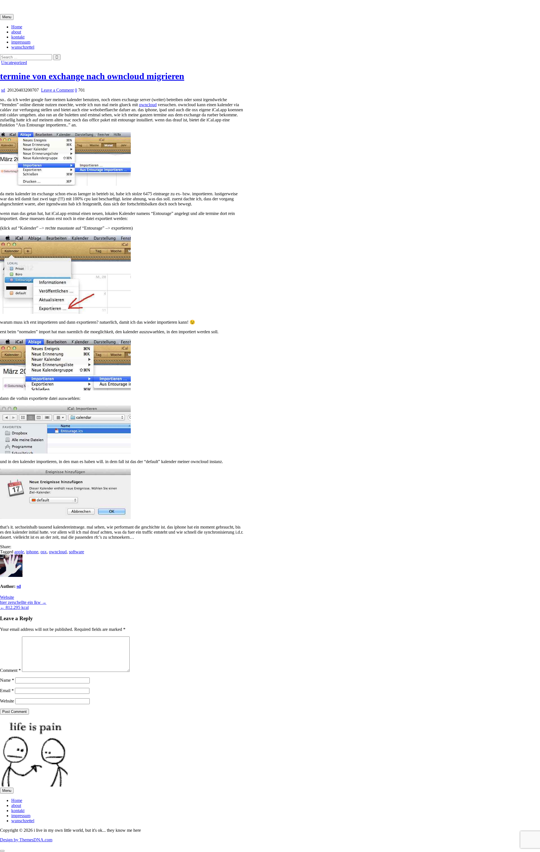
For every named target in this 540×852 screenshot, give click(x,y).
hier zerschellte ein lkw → (23, 602)
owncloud (148, 104)
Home (16, 26)
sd (3, 90)
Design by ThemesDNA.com (26, 839)
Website (7, 597)
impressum (20, 42)
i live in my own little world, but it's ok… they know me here (54, 6)
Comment (10, 670)
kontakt (17, 37)
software (76, 551)
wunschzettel (22, 47)
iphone (32, 551)
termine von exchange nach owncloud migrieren (92, 76)
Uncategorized (14, 62)
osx (43, 551)
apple (19, 551)
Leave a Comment (57, 90)
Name (7, 680)
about (16, 32)
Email (7, 690)
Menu (6, 17)
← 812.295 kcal (14, 607)
